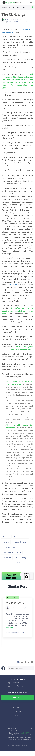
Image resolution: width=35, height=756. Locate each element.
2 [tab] (17, 652)
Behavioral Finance (9, 547)
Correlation (12, 285)
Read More (9, 627)
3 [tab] (20, 652)
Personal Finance (19, 542)
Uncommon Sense (20, 537)
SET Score (6, 537)
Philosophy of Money (8, 7)
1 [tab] (15, 652)
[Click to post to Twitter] (28, 662)
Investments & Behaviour (11, 552)
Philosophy (18, 711)
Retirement (6, 558)
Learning (5, 542)
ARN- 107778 (25, 733)
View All (17, 562)
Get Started (17, 707)
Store (17, 715)
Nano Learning (20, 558)
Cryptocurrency (22, 7)
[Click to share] (25, 662)
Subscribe (17, 698)
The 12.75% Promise (17, 603)
